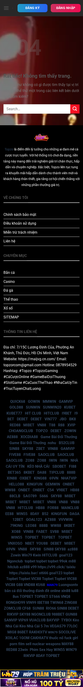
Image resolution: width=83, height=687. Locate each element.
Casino (9, 281)
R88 (61, 425)
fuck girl (71, 638)
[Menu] (6, 8)
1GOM (24, 638)
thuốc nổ (56, 638)
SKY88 (27, 448)
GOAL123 (34, 519)
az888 (73, 549)
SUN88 (38, 608)
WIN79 (71, 649)
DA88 (41, 472)
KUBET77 (14, 413)
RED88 (15, 425)
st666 (43, 573)
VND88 (29, 585)
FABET (41, 531)
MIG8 (11, 632)
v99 (34, 567)
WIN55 (21, 514)
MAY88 (68, 644)
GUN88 (71, 614)
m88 (72, 561)
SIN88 (14, 448)
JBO (62, 419)
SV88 (54, 531)
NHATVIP (69, 478)
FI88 (72, 466)
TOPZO (42, 431)
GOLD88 (16, 407)
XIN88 (12, 478)
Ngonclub (15, 561)
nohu (52, 443)
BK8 (72, 419)
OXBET (25, 478)
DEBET (22, 419)
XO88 (16, 531)
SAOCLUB (46, 454)
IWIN (53, 460)
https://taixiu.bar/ (23, 573)
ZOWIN (70, 431)
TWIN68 (56, 602)
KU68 (40, 585)
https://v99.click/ (51, 567)
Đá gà (8, 290)
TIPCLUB (56, 472)
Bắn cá (9, 272)
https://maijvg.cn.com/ (37, 359)
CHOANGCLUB (21, 431)
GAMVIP (66, 401)
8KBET (29, 472)
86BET (22, 632)
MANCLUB (70, 508)
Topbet (12, 579)
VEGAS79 (58, 626)
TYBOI (66, 620)
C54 (50, 490)
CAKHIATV (39, 638)
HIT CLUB (33, 413)
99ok (63, 561)
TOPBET (32, 537)
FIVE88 (15, 454)
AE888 (12, 437)
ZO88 (29, 460)
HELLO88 (16, 484)
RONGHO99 (15, 602)
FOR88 (53, 508)
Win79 (27, 555)
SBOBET (59, 466)
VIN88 (53, 448)
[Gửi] (75, 108)
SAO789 (30, 496)
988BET (58, 614)
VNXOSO (15, 543)
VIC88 (36, 579)
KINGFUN (34, 484)
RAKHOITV (38, 632)
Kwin (37, 555)
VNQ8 (65, 596)
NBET (29, 543)
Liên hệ (9, 241)
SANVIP (10, 620)
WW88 (10, 490)
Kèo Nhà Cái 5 (31, 626)
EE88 (9, 514)
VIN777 (50, 419)
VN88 (41, 425)
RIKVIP (12, 614)
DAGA (75, 514)
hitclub (13, 567)
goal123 (65, 555)
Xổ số (8, 308)
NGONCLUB (41, 614)
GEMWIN (52, 484)
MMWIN (49, 401)
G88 (19, 585)
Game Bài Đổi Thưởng (59, 437)
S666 (43, 496)
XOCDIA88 (29, 437)
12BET (17, 519)
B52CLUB (66, 443)
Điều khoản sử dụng (19, 223)
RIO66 (51, 608)
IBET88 (43, 602)
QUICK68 (17, 401)
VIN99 (31, 602)
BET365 (14, 472)
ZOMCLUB (12, 608)
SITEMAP (11, 317)
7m (46, 626)
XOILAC (11, 638)
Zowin (16, 555)
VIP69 (23, 620)
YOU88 (42, 543)
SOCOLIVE (67, 632)
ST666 (54, 596)
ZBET (40, 448)
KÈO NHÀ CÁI (38, 466)
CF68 (27, 608)
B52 (45, 514)
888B (71, 472)
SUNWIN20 (52, 407)
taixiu (70, 567)
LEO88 (31, 525)
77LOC (72, 626)
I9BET (67, 413)
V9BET (62, 490)
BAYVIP (53, 620)
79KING (16, 525)
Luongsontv (68, 585)
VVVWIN (65, 519)
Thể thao (10, 299)
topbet (30, 561)
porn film (17, 644)
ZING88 (70, 602)
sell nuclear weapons (44, 644)
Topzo (9, 149)
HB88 (74, 490)
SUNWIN (33, 407)
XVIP (71, 425)
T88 (52, 425)
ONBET (68, 484)
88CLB (14, 496)
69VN (53, 478)
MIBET (28, 425)
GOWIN (34, 401)
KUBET (70, 407)
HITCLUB (51, 413)
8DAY (34, 514)
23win (23, 649)
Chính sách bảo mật (19, 214)
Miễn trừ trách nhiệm (20, 232)
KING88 (40, 478)
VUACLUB (37, 620)
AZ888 (50, 519)
